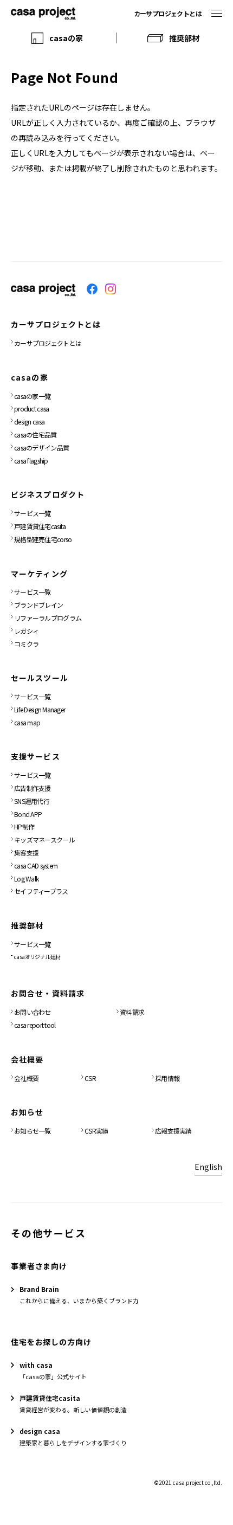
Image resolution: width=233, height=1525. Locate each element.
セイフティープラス (41, 891)
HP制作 (24, 826)
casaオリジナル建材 (37, 957)
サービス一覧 (32, 513)
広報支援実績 (173, 1130)
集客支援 (26, 852)
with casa (36, 1364)
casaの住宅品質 (35, 434)
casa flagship (31, 460)
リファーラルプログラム (47, 617)
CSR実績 (96, 1130)
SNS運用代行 (31, 801)
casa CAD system (35, 865)
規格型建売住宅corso (43, 539)
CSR (90, 1078)
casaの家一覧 (32, 396)
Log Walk (26, 878)
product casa (31, 408)
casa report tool (34, 1024)
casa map (27, 722)
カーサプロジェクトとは (168, 13)
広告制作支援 (32, 788)
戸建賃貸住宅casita (40, 526)
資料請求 (132, 1011)
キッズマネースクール (44, 839)
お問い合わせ (32, 1011)
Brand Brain (39, 1289)
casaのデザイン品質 (41, 447)
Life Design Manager (39, 709)
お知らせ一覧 (32, 1130)
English (208, 1166)
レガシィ (26, 630)
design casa (29, 421)
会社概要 (26, 1078)
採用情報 (167, 1078)
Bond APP (28, 814)
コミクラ (26, 643)
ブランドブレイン (38, 604)
